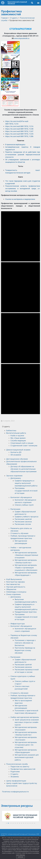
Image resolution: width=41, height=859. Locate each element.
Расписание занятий (23, 519)
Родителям (15, 771)
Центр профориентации (16, 781)
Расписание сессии (23, 524)
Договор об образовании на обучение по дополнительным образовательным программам (23, 468)
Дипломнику (16, 478)
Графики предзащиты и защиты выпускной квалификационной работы (26, 483)
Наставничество (13, 584)
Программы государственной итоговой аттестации (26, 490)
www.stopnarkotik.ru (21, 38)
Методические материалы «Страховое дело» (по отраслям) (26, 744)
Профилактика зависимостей (23, 769)
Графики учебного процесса (26, 517)
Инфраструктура (18, 624)
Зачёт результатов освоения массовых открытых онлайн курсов (27, 722)
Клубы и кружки (17, 435)
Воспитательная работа (16, 433)
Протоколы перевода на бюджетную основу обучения (25, 650)
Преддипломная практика (25, 612)
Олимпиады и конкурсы (16, 592)
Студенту (14, 774)
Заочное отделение (14, 476)
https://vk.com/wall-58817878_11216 (19, 126)
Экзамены (15, 777)
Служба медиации (18, 440)
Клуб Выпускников (14, 579)
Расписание (15, 509)
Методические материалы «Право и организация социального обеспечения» (26, 567)
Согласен (20, 857)
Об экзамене (16, 455)
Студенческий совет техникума (24, 445)
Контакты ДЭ (16, 452)
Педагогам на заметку (20, 766)
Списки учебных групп (24, 505)
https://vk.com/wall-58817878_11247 (19, 131)
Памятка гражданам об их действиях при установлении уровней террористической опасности (22, 154)
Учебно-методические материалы (25, 717)
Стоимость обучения (19, 533)
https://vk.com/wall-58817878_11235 (19, 134)
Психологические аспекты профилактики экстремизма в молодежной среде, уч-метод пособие (22, 188)
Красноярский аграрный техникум (17, 3)
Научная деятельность (15, 587)
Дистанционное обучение (17, 459)
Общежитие (11, 589)
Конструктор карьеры (15, 582)
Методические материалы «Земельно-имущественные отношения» (26, 555)
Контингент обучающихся (21, 497)
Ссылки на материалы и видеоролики (20, 199)
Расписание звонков (23, 522)
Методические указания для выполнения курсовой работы (27, 757)
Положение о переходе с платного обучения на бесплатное (25, 642)
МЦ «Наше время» (18, 438)
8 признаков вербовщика (15, 145)
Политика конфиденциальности (15, 792)
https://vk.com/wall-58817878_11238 (19, 129)
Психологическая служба (17, 764)
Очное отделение (13, 594)
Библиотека (11, 430)
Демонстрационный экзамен (18, 450)
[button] (32, 2)
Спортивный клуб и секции (22, 443)
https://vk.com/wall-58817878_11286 (19, 136)
